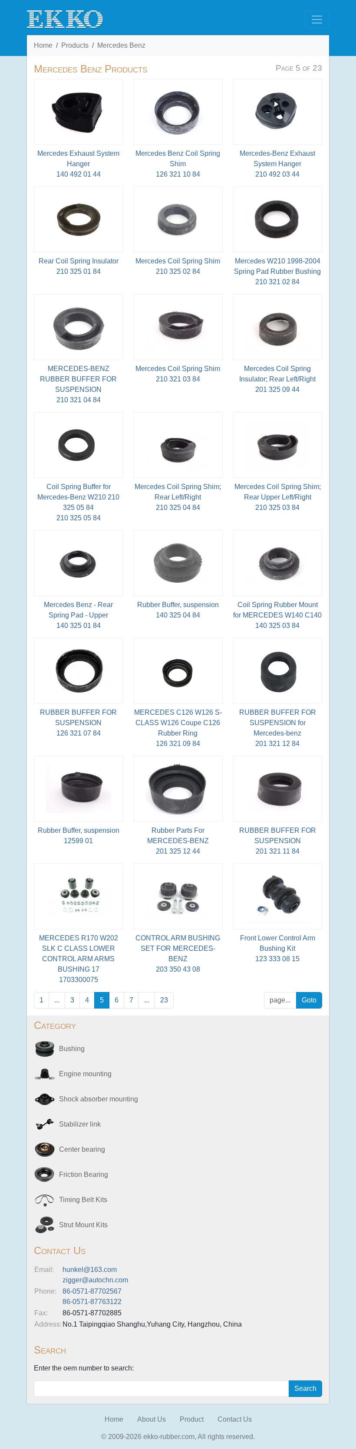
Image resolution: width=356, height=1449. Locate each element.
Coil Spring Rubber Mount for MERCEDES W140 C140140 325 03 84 (277, 615)
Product (192, 1419)
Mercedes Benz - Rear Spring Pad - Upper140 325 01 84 (78, 615)
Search (305, 1388)
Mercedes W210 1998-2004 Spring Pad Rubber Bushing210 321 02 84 (277, 271)
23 (164, 1000)
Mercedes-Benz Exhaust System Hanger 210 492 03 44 (277, 164)
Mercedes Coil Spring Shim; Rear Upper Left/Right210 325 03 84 (277, 497)
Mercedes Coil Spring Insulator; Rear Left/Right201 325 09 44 (277, 379)
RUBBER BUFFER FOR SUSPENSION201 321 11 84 (277, 841)
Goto (309, 1000)
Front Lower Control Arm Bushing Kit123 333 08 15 (277, 948)
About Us (151, 1419)
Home (43, 45)
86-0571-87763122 (92, 1301)
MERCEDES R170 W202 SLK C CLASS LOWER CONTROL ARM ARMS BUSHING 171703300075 (78, 958)
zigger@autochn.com (95, 1280)
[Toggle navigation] (317, 19)
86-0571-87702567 (92, 1291)
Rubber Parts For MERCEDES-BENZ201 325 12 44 (178, 841)
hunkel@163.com (90, 1269)
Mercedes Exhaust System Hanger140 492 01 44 (78, 164)
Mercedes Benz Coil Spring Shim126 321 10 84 (177, 164)
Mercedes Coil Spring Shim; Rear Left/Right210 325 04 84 (178, 497)
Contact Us (235, 1419)
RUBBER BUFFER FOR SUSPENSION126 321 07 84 (78, 723)
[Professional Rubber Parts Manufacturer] (65, 19)
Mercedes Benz (121, 45)
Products (75, 45)
